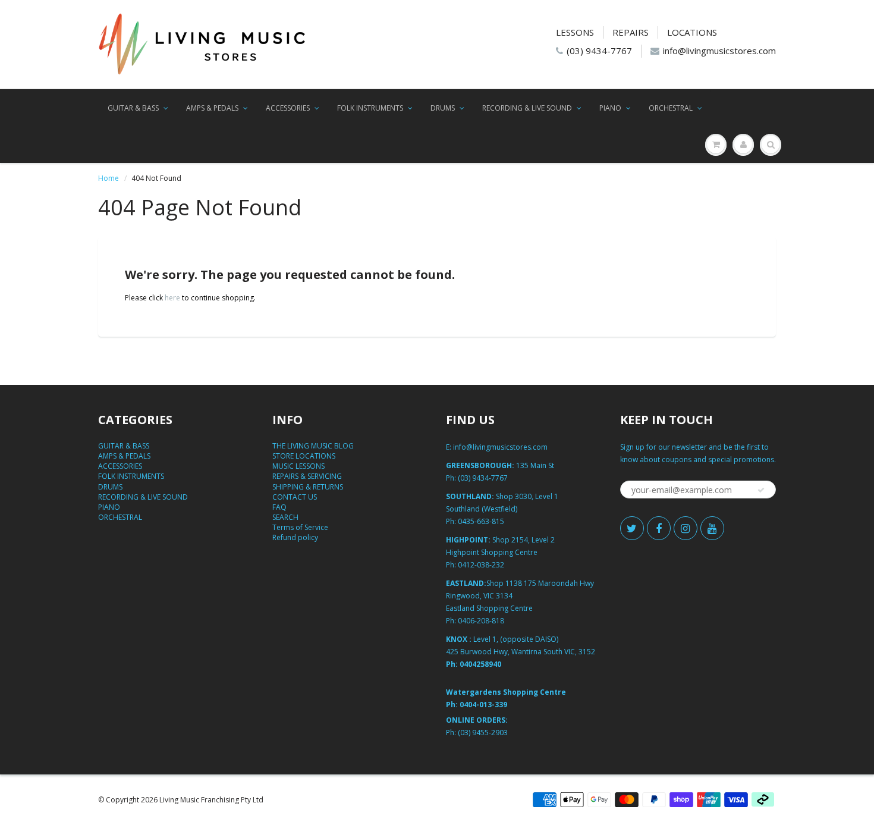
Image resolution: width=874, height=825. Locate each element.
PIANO (610, 108)
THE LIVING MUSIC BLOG (313, 446)
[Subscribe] (761, 490)
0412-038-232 (481, 565)
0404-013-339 (483, 704)
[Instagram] (685, 528)
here (172, 298)
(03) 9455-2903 (483, 732)
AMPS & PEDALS (212, 108)
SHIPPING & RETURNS (307, 487)
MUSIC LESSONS (298, 466)
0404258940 (480, 664)
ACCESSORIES (288, 108)
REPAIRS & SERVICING (307, 476)
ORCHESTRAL (671, 108)
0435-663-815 (481, 521)
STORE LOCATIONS (303, 456)
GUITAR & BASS (133, 108)
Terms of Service (300, 527)
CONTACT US (294, 497)
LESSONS (575, 32)
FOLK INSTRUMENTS (370, 108)
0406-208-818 (481, 621)
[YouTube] (712, 528)
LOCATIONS (692, 32)
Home (108, 178)
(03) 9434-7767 (599, 51)
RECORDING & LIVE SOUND (527, 108)
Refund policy (295, 537)
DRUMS (442, 108)
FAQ (279, 507)
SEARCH (285, 517)
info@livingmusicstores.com (719, 51)
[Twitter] (632, 528)
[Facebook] (659, 528)
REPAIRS (630, 32)
